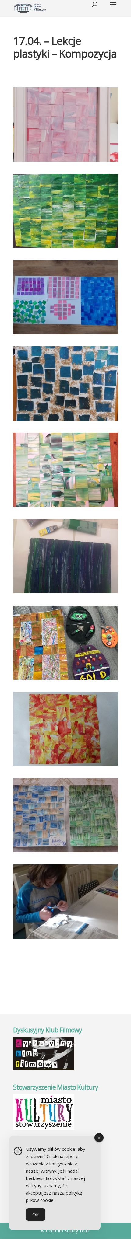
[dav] (65, 507)
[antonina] (65, 334)
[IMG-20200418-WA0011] (65, 852)
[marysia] (65, 421)
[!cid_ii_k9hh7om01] (65, 593)
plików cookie (40, 1200)
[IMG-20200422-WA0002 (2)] (65, 680)
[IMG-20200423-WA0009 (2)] (65, 162)
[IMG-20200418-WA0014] (65, 939)
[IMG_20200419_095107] (65, 766)
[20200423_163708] (65, 248)
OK (35, 1214)
